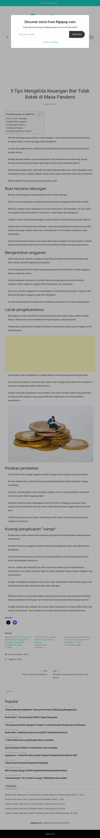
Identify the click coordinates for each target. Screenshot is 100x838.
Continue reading (50, 42)
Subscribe (77, 34)
